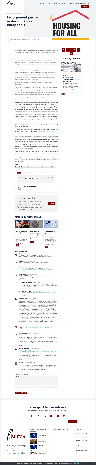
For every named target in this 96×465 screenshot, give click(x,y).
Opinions (17, 13)
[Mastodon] (71, 53)
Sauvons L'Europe (42, 435)
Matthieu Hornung (43, 172)
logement (35, 172)
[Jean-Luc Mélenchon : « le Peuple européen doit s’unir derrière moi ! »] (22, 224)
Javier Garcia (66, 89)
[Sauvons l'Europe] (8, 39)
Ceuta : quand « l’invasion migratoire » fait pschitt (71, 79)
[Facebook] (63, 50)
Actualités (10, 13)
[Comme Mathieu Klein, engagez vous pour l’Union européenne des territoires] (51, 224)
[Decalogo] (33, 441)
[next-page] (63, 94)
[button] (88, 3)
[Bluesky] (78, 50)
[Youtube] (74, 50)
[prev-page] (62, 94)
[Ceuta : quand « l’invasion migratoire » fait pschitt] (71, 67)
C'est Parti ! (72, 421)
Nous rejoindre (41, 445)
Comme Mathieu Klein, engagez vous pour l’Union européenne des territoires (50, 233)
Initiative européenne (27, 172)
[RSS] (71, 50)
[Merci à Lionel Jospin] (36, 224)
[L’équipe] (33, 435)
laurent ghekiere (23, 326)
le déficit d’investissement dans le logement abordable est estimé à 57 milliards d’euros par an (38, 69)
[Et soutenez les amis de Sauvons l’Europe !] (33, 452)
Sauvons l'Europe (15, 39)
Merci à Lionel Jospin (35, 231)
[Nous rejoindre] (33, 447)
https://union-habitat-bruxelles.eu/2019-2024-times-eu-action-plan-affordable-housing (36, 344)
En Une (23, 13)
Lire (17, 245)
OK (78, 463)
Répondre (20, 279)
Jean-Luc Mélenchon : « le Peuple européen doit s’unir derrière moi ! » (21, 233)
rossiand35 (22, 362)
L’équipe (39, 434)
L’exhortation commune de (39, 143)
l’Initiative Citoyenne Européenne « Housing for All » (48, 131)
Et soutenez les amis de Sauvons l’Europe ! (43, 452)
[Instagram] (67, 50)
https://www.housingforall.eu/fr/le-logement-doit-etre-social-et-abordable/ (37, 269)
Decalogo (40, 439)
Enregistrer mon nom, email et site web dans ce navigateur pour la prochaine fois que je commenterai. (32, 389)
